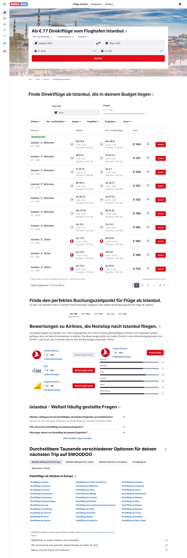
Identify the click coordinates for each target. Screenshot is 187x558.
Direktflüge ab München (87, 486)
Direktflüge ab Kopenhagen (43, 501)
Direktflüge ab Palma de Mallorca (91, 482)
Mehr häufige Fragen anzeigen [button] (77, 438)
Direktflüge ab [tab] (139, 462)
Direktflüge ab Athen (85, 490)
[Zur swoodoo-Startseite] (19, 4)
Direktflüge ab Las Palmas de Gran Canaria (96, 505)
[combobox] (42, 36)
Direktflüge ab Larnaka (86, 497)
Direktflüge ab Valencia (86, 520)
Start (30, 79)
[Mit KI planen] (4, 35)
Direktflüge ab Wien (39, 482)
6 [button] (160, 285)
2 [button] (142, 285)
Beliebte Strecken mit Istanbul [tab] (113, 462)
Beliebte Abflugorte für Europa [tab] (46, 462)
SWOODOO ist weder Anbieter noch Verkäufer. (55, 540)
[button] (5, 4)
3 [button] (148, 285)
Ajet (46, 366)
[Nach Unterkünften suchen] (4, 18)
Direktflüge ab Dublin (86, 513)
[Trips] (4, 43)
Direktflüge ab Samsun (40, 513)
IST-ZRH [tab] (99, 314)
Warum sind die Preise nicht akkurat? (50, 550)
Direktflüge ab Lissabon (41, 497)
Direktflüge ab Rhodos (132, 509)
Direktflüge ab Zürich (40, 490)
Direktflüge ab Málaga (86, 493)
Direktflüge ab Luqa (39, 505)
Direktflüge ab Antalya (132, 482)
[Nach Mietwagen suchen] (4, 24)
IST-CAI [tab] (110, 314)
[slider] (145, 113)
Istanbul (47, 79)
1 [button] (136, 285)
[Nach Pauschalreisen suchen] (4, 30)
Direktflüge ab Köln (130, 501)
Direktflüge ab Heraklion (41, 493)
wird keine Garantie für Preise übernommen (98, 532)
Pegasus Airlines (52, 381)
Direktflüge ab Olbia (85, 509)
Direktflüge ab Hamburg (133, 486)
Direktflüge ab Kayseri (40, 520)
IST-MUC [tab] (86, 314)
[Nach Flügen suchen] (4, 12)
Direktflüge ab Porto (39, 516)
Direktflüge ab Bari (84, 516)
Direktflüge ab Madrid (86, 501)
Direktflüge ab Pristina (132, 516)
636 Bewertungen (52, 390)
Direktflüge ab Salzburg (41, 509)
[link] (155, 352)
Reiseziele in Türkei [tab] (41, 468)
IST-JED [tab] (122, 314)
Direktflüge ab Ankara (40, 486)
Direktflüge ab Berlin (131, 490)
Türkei (37, 79)
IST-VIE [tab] (73, 314)
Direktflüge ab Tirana (131, 513)
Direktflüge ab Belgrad (132, 497)
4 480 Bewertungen (53, 359)
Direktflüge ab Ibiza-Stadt (134, 520)
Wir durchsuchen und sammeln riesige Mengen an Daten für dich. (64, 545)
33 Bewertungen (51, 374)
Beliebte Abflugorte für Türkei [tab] (80, 462)
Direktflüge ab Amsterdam (134, 493)
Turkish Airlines (51, 350)
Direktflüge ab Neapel (132, 505)
